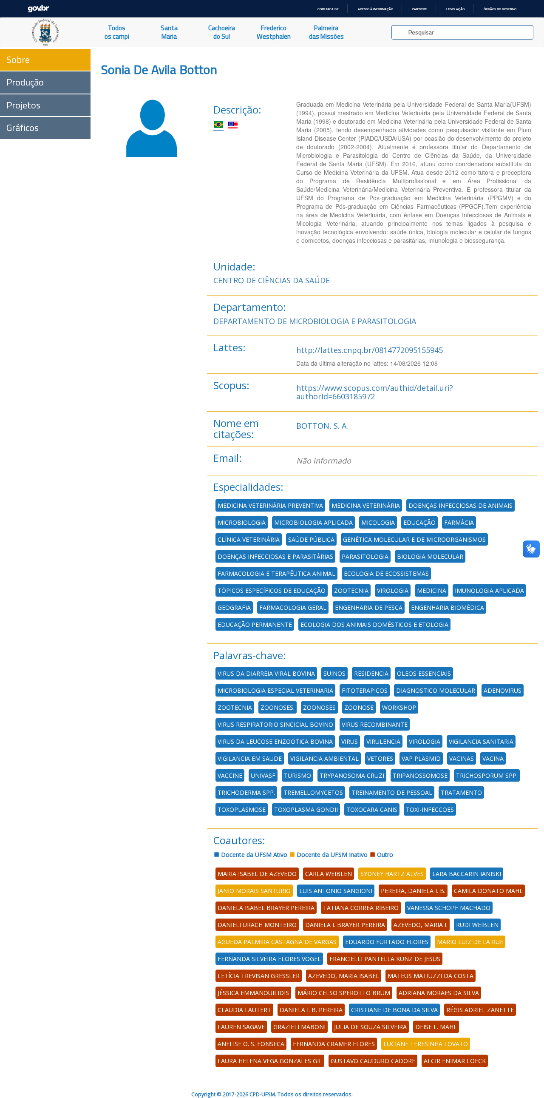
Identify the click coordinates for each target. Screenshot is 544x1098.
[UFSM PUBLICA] (45, 32)
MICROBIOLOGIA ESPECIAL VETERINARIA (275, 690)
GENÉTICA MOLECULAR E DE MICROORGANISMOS (414, 539)
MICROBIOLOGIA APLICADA (313, 522)
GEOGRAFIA (234, 607)
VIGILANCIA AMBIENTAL (324, 758)
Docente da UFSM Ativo (253, 855)
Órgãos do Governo (500, 9)
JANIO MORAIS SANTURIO (254, 891)
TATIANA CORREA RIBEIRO (361, 908)
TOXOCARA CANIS (371, 809)
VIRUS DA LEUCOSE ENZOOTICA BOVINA (275, 741)
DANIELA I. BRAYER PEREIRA (345, 925)
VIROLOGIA (392, 590)
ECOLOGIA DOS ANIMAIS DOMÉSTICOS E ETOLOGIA (374, 624)
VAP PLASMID (421, 758)
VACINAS (461, 758)
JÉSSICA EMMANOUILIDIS (253, 993)
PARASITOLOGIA (365, 556)
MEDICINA (431, 590)
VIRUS (349, 741)
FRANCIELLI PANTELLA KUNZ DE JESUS (384, 959)
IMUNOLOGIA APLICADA (489, 590)
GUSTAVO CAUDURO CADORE (373, 1061)
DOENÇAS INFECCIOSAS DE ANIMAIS (460, 505)
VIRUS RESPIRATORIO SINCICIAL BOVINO (275, 724)
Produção (25, 82)
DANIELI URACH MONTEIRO (257, 925)
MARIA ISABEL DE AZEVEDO (257, 874)
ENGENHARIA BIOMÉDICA (447, 607)
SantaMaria (169, 32)
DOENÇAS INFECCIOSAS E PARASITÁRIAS (275, 556)
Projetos (23, 105)
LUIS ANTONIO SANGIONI (335, 891)
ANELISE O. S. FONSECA (251, 1044)
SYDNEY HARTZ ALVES (392, 874)
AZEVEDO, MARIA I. (421, 925)
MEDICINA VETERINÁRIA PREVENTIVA (270, 505)
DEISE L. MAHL (436, 1027)
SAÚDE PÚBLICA (311, 539)
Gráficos (22, 127)
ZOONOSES (319, 707)
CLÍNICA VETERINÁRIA (249, 539)
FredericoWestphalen (274, 32)
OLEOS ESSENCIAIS (424, 673)
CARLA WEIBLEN (328, 874)
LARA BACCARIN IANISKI (466, 874)
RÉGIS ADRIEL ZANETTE (480, 1010)
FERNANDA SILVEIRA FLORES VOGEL (269, 959)
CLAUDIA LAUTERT (244, 1010)
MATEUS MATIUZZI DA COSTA (430, 976)
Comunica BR (328, 9)
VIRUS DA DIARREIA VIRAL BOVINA (266, 673)
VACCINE (230, 775)
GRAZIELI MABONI (299, 1027)
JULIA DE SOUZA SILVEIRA (370, 1027)
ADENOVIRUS (502, 690)
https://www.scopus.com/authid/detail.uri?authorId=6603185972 (374, 392)
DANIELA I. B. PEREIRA (311, 1010)
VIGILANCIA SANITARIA (481, 741)
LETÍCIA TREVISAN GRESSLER (259, 976)
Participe (419, 9)
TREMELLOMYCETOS (313, 792)
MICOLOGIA (378, 522)
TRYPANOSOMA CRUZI (352, 775)
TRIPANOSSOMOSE (420, 775)
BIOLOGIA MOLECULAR (430, 556)
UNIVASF (263, 775)
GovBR (38, 9)
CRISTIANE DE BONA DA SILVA (394, 1010)
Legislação (455, 9)
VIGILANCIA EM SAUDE (250, 758)
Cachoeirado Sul (221, 32)
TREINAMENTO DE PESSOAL (391, 792)
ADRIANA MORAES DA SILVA (439, 993)
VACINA (493, 758)
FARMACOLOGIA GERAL (292, 607)
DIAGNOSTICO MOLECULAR (435, 690)
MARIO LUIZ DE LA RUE (470, 942)
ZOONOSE (359, 707)
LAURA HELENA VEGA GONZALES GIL (270, 1061)
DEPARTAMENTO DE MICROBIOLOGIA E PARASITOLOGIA (314, 321)
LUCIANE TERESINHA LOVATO (425, 1044)
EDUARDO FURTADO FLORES (386, 942)
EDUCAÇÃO (419, 522)
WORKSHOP (399, 707)
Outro (384, 855)
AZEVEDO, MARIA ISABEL (343, 976)
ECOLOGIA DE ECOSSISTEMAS (386, 573)
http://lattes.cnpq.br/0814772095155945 (369, 350)
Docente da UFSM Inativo (331, 855)
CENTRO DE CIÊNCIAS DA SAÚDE (271, 280)
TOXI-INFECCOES (430, 809)
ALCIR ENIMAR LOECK (455, 1061)
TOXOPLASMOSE (242, 809)
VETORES (380, 758)
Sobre (18, 59)
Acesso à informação (375, 9)
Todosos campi (117, 32)
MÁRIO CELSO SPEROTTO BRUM (344, 993)
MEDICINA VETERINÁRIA (366, 505)
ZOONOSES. (278, 707)
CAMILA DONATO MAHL (488, 891)
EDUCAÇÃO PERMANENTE (255, 624)
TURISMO (297, 775)
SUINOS (334, 673)
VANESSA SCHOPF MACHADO (448, 908)
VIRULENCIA (383, 741)
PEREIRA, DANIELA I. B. (413, 891)
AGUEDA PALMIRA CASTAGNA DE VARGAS (277, 942)
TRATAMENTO (461, 792)
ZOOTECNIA (351, 590)
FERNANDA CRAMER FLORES (334, 1044)
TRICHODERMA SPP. (246, 792)
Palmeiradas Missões (326, 32)
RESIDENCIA (371, 673)
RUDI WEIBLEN (477, 925)
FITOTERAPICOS (365, 690)
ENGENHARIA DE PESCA (368, 607)
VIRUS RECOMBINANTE (375, 724)
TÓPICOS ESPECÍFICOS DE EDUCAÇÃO (272, 590)
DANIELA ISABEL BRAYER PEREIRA (266, 908)
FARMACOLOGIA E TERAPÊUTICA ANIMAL (276, 573)
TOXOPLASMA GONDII (306, 809)
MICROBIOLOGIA (242, 522)
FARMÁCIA (459, 522)
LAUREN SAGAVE (241, 1027)
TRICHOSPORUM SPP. (487, 775)
